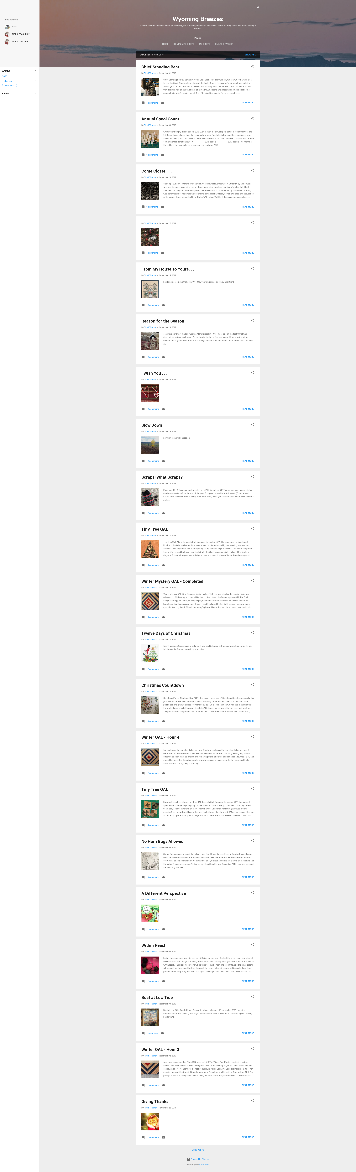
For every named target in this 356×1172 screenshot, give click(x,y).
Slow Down (151, 425)
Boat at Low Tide (157, 997)
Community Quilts (183, 44)
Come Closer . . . (156, 171)
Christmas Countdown (162, 685)
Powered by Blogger (199, 1159)
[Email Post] (162, 104)
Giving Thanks (154, 1101)
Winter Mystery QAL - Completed (172, 581)
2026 (4, 76)
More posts (197, 1150)
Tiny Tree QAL (154, 529)
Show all (250, 55)
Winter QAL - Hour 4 (160, 737)
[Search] (258, 7)
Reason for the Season (162, 321)
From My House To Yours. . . (167, 269)
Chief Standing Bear (160, 67)
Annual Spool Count (160, 118)
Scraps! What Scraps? (162, 477)
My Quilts (204, 44)
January (8, 81)
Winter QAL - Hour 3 (160, 1049)
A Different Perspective (163, 893)
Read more (248, 102)
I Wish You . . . (154, 373)
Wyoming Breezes (198, 19)
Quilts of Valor (224, 44)
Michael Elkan (204, 1165)
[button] (252, 67)
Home (165, 44)
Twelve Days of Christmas (165, 633)
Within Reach (154, 945)
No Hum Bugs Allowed (162, 841)
